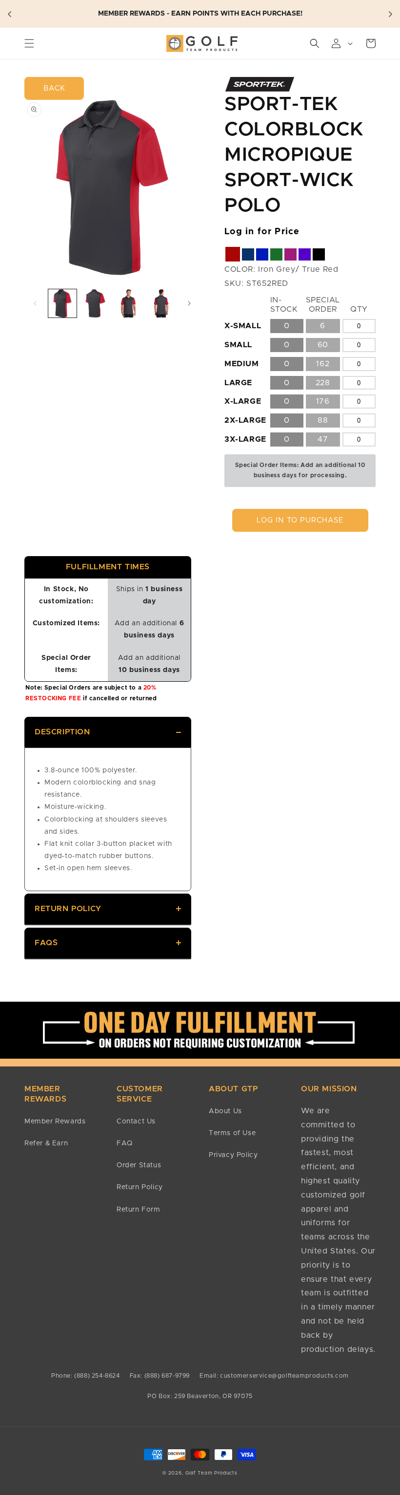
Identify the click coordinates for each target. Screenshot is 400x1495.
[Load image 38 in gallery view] (95, 303)
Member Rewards (54, 1121)
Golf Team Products (211, 1473)
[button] (29, 43)
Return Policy (68, 909)
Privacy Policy (233, 1155)
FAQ (125, 1143)
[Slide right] (189, 303)
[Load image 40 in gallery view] (161, 303)
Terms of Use (232, 1133)
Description (62, 732)
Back (54, 88)
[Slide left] (35, 303)
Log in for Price (262, 231)
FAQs (46, 943)
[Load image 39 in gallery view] (128, 303)
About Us (225, 1111)
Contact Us (136, 1121)
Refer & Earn (46, 1143)
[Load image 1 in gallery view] (62, 303)
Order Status (139, 1165)
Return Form (138, 1209)
